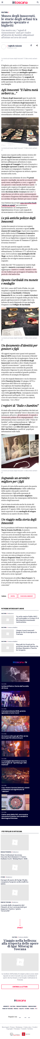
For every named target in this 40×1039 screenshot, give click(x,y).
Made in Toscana (6, 902)
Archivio (30, 1029)
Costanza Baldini (12, 627)
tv (36, 1008)
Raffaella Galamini (15, 46)
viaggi (32, 1008)
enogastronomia (22, 1006)
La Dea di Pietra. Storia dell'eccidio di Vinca (15, 687)
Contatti (23, 1029)
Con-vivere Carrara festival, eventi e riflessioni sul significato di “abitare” (15, 790)
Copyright (9, 1029)
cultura (13, 1006)
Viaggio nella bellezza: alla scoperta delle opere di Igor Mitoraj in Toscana (20, 945)
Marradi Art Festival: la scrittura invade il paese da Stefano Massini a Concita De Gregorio (27, 647)
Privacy (12, 1027)
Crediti (35, 1027)
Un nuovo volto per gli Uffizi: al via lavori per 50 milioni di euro (14, 737)
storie (27, 1008)
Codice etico (27, 1027)
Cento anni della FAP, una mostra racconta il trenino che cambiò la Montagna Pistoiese (14, 816)
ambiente (6, 1006)
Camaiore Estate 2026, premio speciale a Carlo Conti (13, 712)
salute (21, 1008)
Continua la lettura (20, 987)
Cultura (4, 12)
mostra (13, 596)
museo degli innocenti (26, 596)
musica (16, 1008)
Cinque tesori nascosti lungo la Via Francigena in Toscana (26, 632)
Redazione (11, 613)
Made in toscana (7, 1008)
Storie (3, 877)
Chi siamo (17, 1029)
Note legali (5, 1027)
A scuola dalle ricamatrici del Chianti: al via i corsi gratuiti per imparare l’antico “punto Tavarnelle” (14, 908)
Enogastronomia (6, 852)
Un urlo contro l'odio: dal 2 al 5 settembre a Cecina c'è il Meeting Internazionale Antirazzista (27, 619)
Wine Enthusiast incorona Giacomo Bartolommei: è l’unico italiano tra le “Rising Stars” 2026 (14, 857)
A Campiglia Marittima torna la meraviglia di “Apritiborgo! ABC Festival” (14, 763)
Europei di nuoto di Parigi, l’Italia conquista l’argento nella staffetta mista (14, 882)
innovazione (32, 1006)
